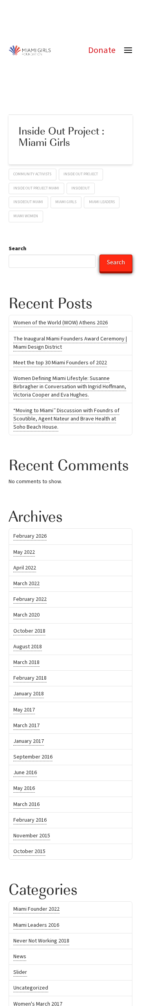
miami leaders (102, 204)
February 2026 (30, 538)
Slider (20, 974)
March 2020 (26, 617)
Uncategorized (30, 990)
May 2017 (24, 712)
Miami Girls (65, 204)
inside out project (80, 176)
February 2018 (30, 680)
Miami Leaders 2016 (36, 927)
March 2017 (26, 727)
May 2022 (24, 554)
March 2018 (26, 664)
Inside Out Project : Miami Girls (61, 138)
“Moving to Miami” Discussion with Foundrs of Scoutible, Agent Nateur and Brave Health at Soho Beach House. (66, 421)
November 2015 (31, 838)
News (19, 958)
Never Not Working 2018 (41, 943)
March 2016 (26, 806)
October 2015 (29, 853)
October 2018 (29, 633)
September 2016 (32, 759)
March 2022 (26, 585)
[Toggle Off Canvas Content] (128, 50)
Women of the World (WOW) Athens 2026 (60, 325)
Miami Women (25, 218)
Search (17, 251)
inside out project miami (36, 190)
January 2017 (28, 743)
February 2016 (30, 822)
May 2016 (24, 790)
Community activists (32, 176)
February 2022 (30, 601)
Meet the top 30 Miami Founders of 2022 (60, 365)
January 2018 (28, 696)
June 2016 (25, 775)
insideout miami (28, 204)
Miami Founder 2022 (36, 911)
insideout (80, 190)
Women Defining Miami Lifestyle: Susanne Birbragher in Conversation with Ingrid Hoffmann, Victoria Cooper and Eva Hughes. (69, 389)
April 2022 (24, 570)
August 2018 (27, 649)
